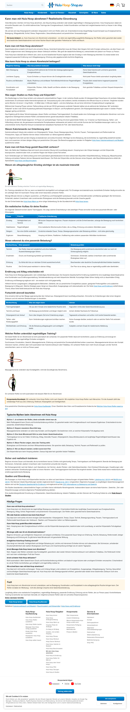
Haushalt (72, 12)
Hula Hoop (28, 12)
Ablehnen (103, 703)
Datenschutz (18, 706)
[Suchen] (42, 5)
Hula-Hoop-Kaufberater (42, 406)
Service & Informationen (93, 613)
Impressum (9, 706)
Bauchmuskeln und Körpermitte (48, 606)
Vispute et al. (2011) (62, 482)
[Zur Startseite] (65, 5)
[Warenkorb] (123, 5)
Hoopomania (72, 612)
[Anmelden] (118, 5)
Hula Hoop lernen (81, 201)
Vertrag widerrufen (65, 691)
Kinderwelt (42, 12)
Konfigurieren (117, 703)
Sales (103, 12)
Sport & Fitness (57, 12)
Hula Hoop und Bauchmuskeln (25, 160)
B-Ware (95, 12)
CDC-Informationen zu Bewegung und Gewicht (80, 484)
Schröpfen (83, 12)
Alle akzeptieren (110, 699)
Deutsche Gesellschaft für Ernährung (32, 484)
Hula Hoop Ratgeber (54, 612)
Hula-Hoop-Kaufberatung (31, 613)
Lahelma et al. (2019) (102, 479)
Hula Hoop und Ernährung (103, 286)
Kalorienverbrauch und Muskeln (24, 606)
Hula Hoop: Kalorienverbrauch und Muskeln (108, 140)
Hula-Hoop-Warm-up (31, 201)
